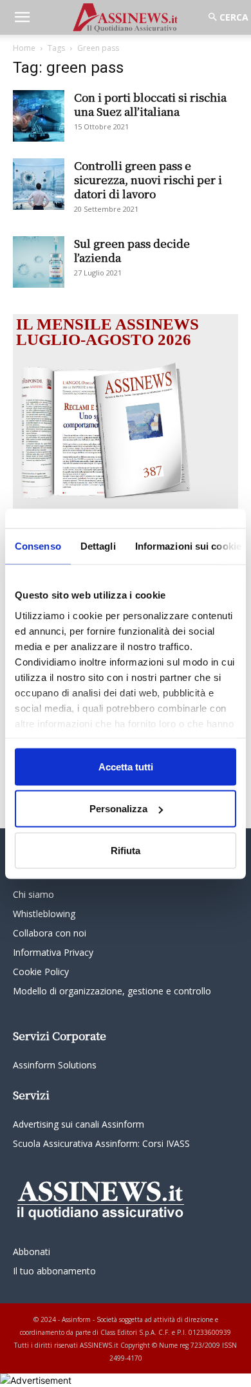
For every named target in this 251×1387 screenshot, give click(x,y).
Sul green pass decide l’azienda (132, 250)
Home (24, 47)
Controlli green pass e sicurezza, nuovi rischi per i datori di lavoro (148, 179)
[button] (21, 17)
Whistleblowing (44, 914)
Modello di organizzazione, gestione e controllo (112, 991)
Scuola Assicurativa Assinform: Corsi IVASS (101, 1143)
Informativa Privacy (53, 952)
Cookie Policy (41, 971)
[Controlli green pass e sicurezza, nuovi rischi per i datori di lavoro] (38, 184)
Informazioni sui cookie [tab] (188, 545)
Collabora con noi (49, 933)
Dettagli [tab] (98, 545)
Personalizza (118, 808)
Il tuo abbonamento (54, 1271)
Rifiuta (125, 849)
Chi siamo (33, 894)
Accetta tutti (125, 766)
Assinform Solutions (55, 1065)
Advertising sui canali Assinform (78, 1124)
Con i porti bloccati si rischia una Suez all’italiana (150, 104)
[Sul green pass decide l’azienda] (38, 262)
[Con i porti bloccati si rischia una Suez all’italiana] (38, 116)
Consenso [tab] (38, 545)
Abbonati (31, 1251)
